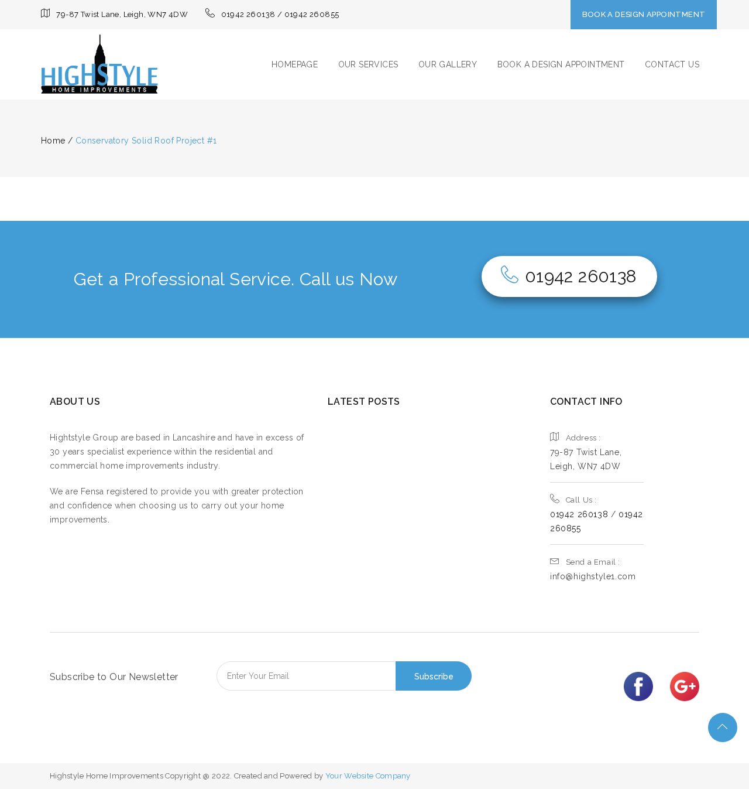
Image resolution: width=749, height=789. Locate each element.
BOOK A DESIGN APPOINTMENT (644, 14)
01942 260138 (581, 276)
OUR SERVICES (368, 64)
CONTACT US (672, 64)
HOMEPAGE (295, 64)
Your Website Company (368, 775)
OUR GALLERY (447, 64)
